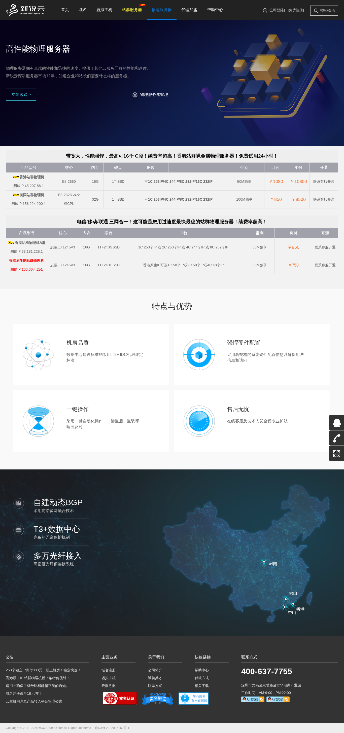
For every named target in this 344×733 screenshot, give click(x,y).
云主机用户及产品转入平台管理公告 (34, 701)
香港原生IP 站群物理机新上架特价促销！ (38, 678)
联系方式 (155, 686)
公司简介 (155, 670)
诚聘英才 (155, 678)
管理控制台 (327, 10)
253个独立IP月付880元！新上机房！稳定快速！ (43, 670)
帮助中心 (215, 10)
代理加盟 (189, 10)
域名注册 (108, 670)
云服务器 (108, 686)
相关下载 (202, 686)
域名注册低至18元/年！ (24, 693)
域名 (83, 10)
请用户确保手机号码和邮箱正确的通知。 (37, 686)
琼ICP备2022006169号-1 (112, 728)
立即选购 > (21, 94)
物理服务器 (162, 10)
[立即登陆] (277, 10)
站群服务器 (132, 10)
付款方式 (202, 678)
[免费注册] (296, 10)
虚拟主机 (104, 10)
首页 (65, 10)
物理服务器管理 (154, 94)
